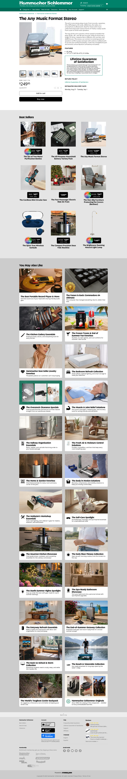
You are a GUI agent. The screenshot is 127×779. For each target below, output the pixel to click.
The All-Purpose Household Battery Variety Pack (63, 157)
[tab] (23, 74)
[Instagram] (68, 750)
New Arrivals (45, 10)
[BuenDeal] (43, 761)
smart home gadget (93, 6)
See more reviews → (92, 741)
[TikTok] (80, 750)
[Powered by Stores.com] (63, 773)
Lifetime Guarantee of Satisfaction (76, 82)
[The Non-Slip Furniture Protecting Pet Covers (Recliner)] (93, 191)
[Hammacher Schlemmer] (46, 3)
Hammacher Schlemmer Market (47, 13)
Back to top (63, 715)
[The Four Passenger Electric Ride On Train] (63, 191)
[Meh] (26, 758)
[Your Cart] (107, 4)
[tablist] (40, 74)
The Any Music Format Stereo (94, 156)
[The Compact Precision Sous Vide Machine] (63, 236)
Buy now (40, 99)
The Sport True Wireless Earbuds (33, 246)
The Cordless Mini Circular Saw (33, 200)
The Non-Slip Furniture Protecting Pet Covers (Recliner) (94, 202)
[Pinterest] (76, 750)
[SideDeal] (26, 761)
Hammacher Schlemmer (26, 13)
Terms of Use (86, 776)
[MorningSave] (43, 758)
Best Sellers (36, 10)
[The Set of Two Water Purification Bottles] (33, 147)
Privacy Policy (77, 776)
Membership (63, 10)
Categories (26, 10)
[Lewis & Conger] (43, 754)
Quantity (23, 88)
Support (81, 10)
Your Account (73, 10)
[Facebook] (64, 750)
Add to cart (40, 93)
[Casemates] (34, 765)
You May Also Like (31, 265)
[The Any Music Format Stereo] (93, 147)
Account (43, 720)
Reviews (88, 720)
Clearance (54, 10)
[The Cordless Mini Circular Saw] (33, 191)
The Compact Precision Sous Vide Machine (63, 246)
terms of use (45, 741)
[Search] (81, 2)
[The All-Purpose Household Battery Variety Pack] (63, 147)
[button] (20, 10)
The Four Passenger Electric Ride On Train (63, 200)
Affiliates (66, 731)
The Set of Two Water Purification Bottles (33, 157)
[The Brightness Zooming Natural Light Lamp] (93, 236)
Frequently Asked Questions (72, 723)
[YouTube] (72, 750)
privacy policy (55, 741)
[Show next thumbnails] (62, 74)
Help (65, 720)
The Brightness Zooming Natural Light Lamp (93, 246)
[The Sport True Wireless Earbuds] (33, 236)
